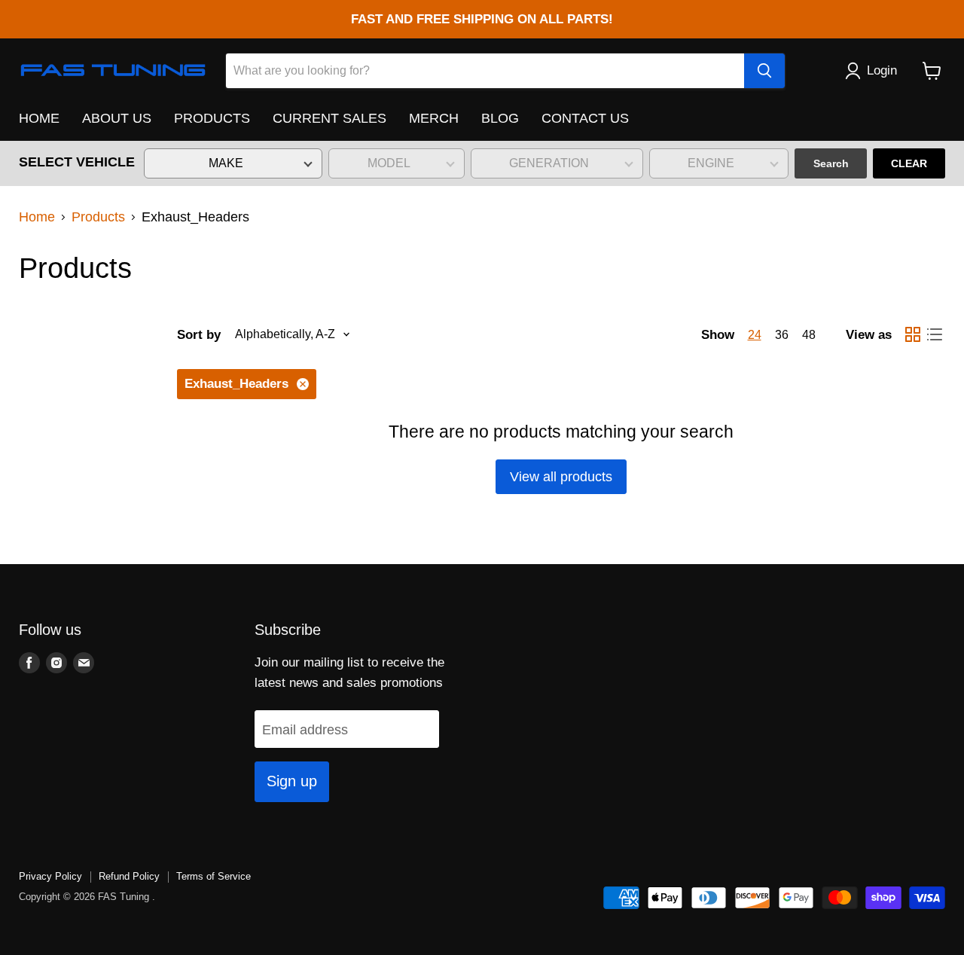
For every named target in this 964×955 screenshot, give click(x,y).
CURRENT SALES (329, 118)
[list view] (934, 335)
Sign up (292, 781)
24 (754, 334)
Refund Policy (129, 876)
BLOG (500, 118)
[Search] (764, 70)
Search (831, 163)
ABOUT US (116, 118)
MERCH (434, 118)
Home (37, 216)
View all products (561, 476)
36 (782, 334)
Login (882, 70)
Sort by (199, 335)
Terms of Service (213, 876)
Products (98, 216)
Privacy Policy (50, 876)
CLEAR (909, 163)
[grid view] (912, 335)
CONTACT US (585, 118)
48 (809, 334)
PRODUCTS (212, 118)
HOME (39, 118)
